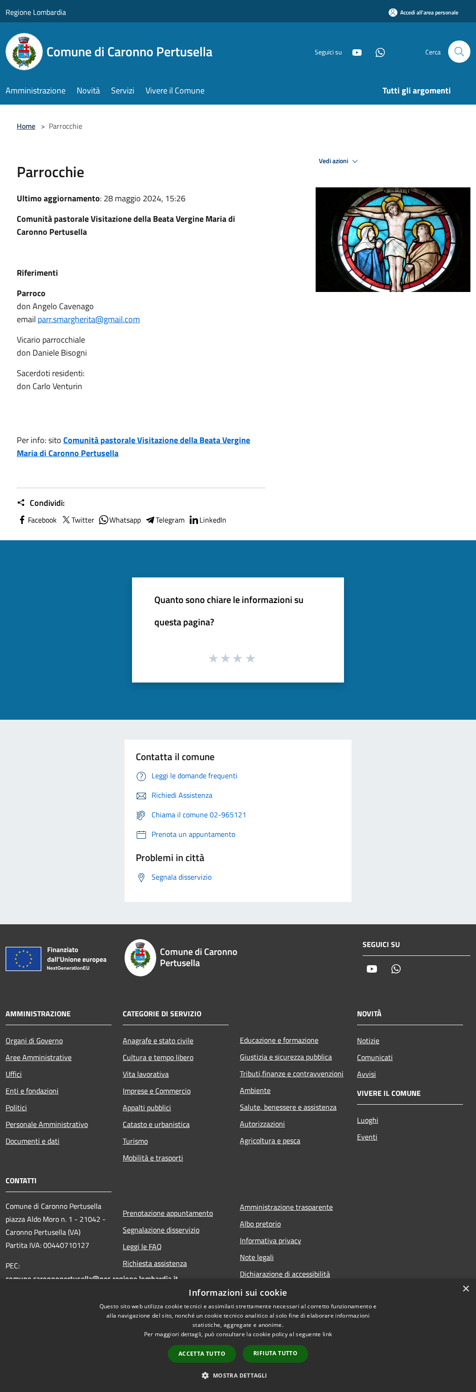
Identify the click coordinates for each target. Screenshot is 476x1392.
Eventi (367, 1136)
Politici (16, 1107)
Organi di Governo (34, 1040)
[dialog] (238, 1335)
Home (26, 126)
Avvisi (366, 1074)
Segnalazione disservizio (161, 1229)
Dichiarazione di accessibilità (285, 1273)
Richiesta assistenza (155, 1263)
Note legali (257, 1257)
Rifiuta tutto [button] (275, 1353)
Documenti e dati (33, 1141)
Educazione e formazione (279, 1040)
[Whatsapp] (376, 51)
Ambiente (255, 1090)
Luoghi (367, 1120)
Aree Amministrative (39, 1057)
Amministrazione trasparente (286, 1207)
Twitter (83, 519)
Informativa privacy (270, 1240)
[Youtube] (353, 51)
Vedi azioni (334, 161)
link (327, 1334)
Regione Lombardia (36, 12)
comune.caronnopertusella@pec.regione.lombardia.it (92, 1278)
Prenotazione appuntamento (168, 1213)
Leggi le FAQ (142, 1246)
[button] (238, 1375)
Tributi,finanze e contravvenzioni (292, 1073)
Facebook (42, 519)
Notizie (368, 1040)
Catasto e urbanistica (156, 1124)
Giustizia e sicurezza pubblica (286, 1056)
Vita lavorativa (146, 1074)
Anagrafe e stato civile (158, 1040)
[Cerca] (459, 51)
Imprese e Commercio (157, 1090)
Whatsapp (125, 519)
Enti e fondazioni (32, 1090)
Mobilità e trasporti (153, 1157)
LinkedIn (212, 519)
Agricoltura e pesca (270, 1140)
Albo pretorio (260, 1223)
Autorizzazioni (262, 1123)
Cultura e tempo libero (158, 1057)
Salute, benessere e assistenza (288, 1107)
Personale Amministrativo (47, 1124)
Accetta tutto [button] (201, 1354)
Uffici (14, 1074)
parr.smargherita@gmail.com (89, 319)
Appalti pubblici (147, 1107)
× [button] (465, 1289)
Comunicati (375, 1057)
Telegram (170, 519)
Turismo (135, 1141)
